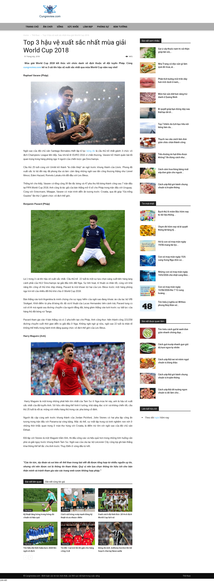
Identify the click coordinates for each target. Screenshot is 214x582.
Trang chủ (32, 26)
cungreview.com (32, 67)
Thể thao (36, 35)
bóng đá (90, 151)
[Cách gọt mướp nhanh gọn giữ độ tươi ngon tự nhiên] (148, 348)
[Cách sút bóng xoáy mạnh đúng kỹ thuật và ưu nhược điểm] (78, 500)
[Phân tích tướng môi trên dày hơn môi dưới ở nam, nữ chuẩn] (148, 82)
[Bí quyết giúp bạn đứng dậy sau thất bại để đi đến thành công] (148, 112)
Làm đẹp (88, 26)
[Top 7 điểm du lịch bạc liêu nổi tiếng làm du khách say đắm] (148, 128)
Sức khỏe (73, 26)
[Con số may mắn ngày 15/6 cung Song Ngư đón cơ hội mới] (148, 260)
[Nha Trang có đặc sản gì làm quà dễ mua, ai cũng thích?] (148, 67)
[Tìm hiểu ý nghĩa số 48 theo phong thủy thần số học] (148, 305)
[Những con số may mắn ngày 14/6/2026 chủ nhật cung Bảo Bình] (148, 275)
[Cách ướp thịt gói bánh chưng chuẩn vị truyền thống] (148, 188)
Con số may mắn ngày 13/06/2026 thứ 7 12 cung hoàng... (171, 290)
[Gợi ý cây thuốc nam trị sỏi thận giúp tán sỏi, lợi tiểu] (148, 52)
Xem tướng (120, 26)
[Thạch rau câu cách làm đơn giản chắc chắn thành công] (148, 143)
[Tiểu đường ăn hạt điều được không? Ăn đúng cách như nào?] (148, 158)
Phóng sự (103, 26)
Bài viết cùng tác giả (55, 482)
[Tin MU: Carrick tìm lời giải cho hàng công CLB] (78, 533)
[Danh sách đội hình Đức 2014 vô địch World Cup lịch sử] (115, 500)
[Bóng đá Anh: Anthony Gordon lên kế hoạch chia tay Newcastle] (115, 533)
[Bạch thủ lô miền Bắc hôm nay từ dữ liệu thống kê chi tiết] (148, 215)
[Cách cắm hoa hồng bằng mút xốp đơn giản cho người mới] (148, 173)
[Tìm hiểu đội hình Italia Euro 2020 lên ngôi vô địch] (40, 533)
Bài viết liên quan (33, 482)
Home (26, 35)
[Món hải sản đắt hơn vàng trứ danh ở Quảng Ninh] (148, 97)
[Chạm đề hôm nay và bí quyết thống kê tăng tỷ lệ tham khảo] (148, 230)
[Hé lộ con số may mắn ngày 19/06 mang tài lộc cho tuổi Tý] (148, 245)
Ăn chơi (47, 26)
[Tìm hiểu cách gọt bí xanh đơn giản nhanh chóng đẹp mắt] (148, 333)
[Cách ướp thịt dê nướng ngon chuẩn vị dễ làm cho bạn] (148, 393)
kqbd (157, 417)
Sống (60, 26)
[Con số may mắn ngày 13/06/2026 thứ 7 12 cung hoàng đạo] (148, 290)
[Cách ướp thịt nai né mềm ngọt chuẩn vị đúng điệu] (148, 363)
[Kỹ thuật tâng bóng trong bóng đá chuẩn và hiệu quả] (40, 500)
